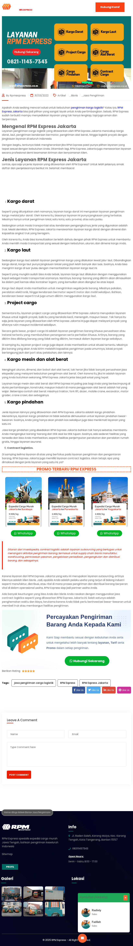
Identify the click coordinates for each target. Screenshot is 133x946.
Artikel (62, 95)
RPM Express (67, 683)
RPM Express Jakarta (95, 683)
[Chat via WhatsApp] (82, 938)
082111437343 (80, 848)
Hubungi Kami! (110, 7)
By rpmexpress (15, 95)
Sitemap (7, 854)
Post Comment (19, 774)
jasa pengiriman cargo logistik (33, 683)
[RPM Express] (17, 7)
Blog (14, 812)
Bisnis (74, 95)
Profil (10, 866)
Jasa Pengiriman (93, 95)
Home (7, 812)
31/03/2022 (41, 95)
